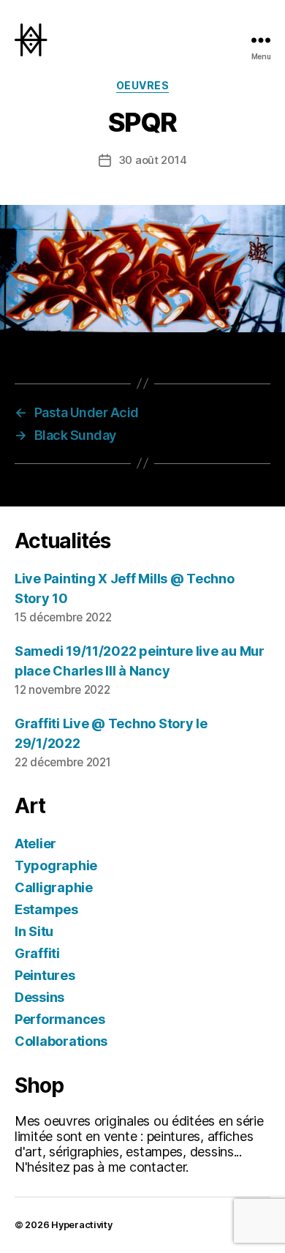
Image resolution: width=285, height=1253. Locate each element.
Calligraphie (54, 887)
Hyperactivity (82, 1224)
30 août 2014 (152, 160)
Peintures (45, 975)
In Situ (34, 931)
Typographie (56, 865)
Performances (60, 1019)
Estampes (46, 909)
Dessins (39, 997)
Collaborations (61, 1041)
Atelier (35, 843)
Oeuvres (143, 85)
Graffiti (37, 953)
